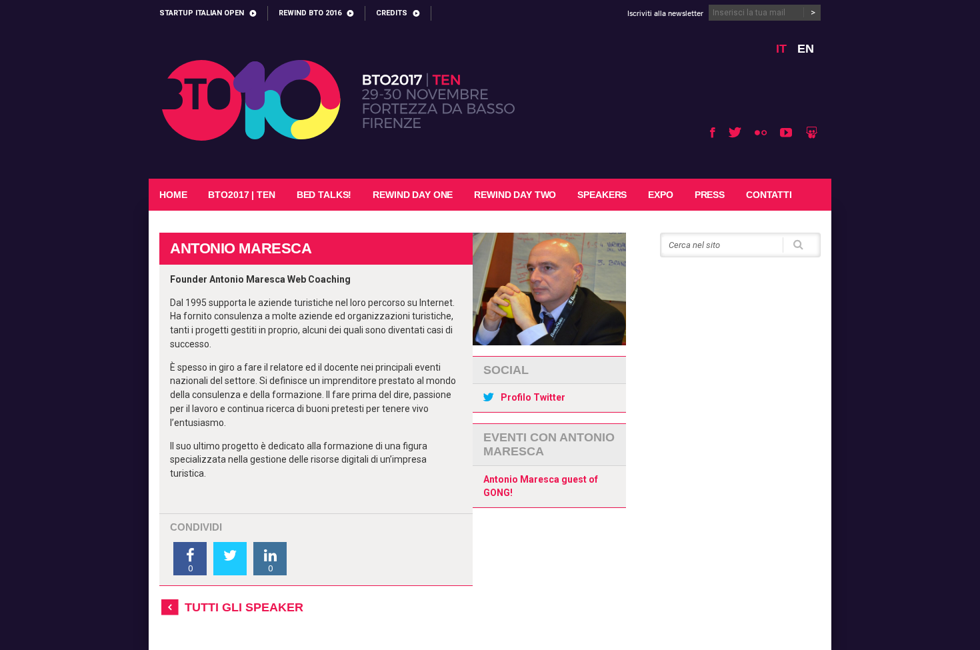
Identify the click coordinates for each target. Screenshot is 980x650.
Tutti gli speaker (244, 607)
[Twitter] (735, 132)
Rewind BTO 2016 (310, 13)
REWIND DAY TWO (515, 194)
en (805, 48)
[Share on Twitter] (230, 558)
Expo (660, 194)
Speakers (602, 194)
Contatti (769, 194)
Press (710, 194)
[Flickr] (761, 132)
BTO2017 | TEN (241, 194)
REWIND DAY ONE (413, 194)
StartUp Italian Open (201, 13)
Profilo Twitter (533, 397)
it (781, 48)
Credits (391, 13)
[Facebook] (712, 132)
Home (173, 194)
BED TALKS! (324, 194)
